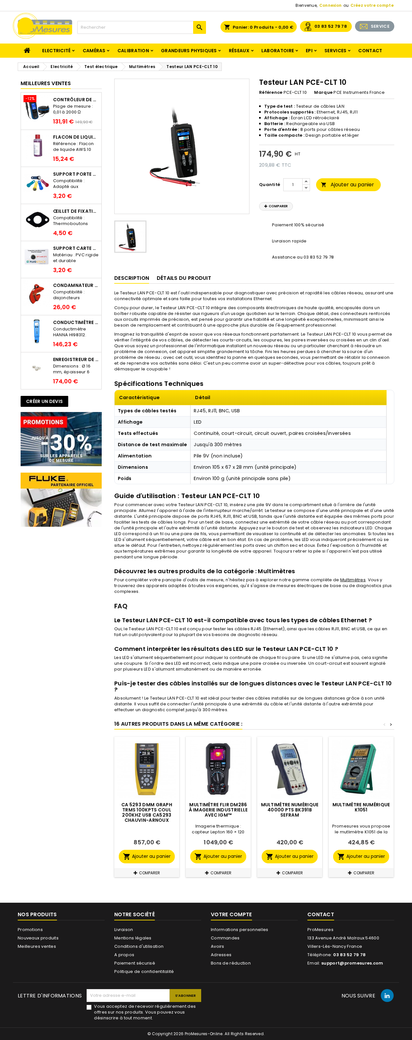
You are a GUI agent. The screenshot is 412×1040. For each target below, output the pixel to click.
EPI (309, 50)
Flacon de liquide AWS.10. (76, 137)
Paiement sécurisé (134, 963)
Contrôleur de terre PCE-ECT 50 (76, 99)
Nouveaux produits (38, 938)
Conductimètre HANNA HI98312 (76, 322)
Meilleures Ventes (46, 83)
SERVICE (380, 26)
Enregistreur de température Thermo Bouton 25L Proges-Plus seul (76, 359)
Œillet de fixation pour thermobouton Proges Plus (76, 211)
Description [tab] (131, 278)
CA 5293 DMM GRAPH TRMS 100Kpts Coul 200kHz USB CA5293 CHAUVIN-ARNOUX (146, 812)
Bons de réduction (231, 963)
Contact (370, 50)
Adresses (221, 955)
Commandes (225, 938)
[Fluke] (61, 499)
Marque (323, 92)
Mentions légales (133, 938)
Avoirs (217, 946)
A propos (124, 955)
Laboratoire (277, 50)
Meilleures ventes (37, 946)
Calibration (133, 50)
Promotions (30, 930)
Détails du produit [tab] (184, 278)
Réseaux (239, 50)
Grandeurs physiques (189, 50)
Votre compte (231, 914)
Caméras (94, 50)
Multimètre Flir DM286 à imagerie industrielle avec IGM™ (218, 809)
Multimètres (353, 580)
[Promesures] (61, 439)
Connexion (330, 5)
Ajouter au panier (347, 184)
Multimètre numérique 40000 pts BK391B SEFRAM (290, 809)
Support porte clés (76, 174)
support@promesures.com (352, 963)
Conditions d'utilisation (139, 946)
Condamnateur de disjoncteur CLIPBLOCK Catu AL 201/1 (76, 285)
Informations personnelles (239, 930)
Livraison (123, 930)
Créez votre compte (372, 5)
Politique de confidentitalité (144, 971)
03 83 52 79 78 (330, 26)
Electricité (56, 50)
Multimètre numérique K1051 (361, 807)
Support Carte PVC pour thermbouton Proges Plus (76, 248)
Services (335, 50)
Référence (271, 92)
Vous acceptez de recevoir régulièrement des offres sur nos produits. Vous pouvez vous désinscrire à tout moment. (145, 1012)
